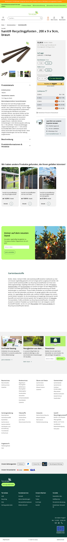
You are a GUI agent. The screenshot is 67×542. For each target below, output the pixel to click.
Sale (2, 448)
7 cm (40, 63)
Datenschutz (60, 539)
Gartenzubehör (5, 424)
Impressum (6, 539)
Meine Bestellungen (24, 499)
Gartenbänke (57, 383)
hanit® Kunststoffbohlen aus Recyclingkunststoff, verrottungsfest (47, 194)
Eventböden (22, 400)
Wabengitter (22, 391)
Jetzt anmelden (9, 252)
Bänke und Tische (59, 422)
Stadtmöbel (57, 398)
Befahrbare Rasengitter (22, 388)
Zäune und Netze (42, 380)
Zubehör (3, 387)
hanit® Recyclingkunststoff (60, 414)
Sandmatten (22, 393)
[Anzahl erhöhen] (45, 78)
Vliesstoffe (22, 413)
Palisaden (54, 298)
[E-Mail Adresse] (56, 523)
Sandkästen (57, 424)
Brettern (54, 284)
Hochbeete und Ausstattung (5, 427)
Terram (38, 496)
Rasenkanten (5, 415)
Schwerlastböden (24, 398)
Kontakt (20, 496)
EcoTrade (38, 502)
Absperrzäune (40, 387)
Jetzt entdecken (5, 360)
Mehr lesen (26, 361)
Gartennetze (40, 383)
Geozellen (22, 395)
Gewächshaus (58, 396)
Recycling (4, 499)
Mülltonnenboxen (59, 394)
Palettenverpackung (42, 422)
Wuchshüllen (5, 383)
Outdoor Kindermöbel (57, 388)
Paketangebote (5, 446)
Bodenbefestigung (59, 426)
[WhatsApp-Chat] (59, 523)
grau (42, 70)
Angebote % (5, 443)
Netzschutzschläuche (42, 415)
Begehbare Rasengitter (22, 384)
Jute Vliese (22, 420)
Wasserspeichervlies (25, 422)
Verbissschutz (5, 385)
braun (48, 70)
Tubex (37, 499)
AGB (2, 496)
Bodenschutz (23, 380)
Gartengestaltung (7, 413)
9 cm (48, 63)
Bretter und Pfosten (59, 417)
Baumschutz (5, 380)
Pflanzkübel (57, 391)
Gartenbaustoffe (6, 417)
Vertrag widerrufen (8, 484)
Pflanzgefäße (34, 304)
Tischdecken (5, 431)
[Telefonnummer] (62, 523)
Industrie (39, 413)
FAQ (2, 502)
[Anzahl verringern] (39, 78)
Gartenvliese (22, 417)
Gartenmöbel (58, 380)
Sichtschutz (4, 433)
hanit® (38, 505)
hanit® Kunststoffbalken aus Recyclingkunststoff (10, 193)
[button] (29, 74)
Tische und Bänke (47, 304)
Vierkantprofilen (13, 286)
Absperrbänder (40, 417)
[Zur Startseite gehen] (34, 13)
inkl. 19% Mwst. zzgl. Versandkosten (46, 45)
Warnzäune (39, 420)
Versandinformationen (25, 502)
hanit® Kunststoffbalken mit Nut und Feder (28, 193)
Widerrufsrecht (22, 505)
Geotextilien (22, 415)
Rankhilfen (4, 420)
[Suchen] (41, 18)
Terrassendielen (25, 286)
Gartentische (57, 385)
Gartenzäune (40, 385)
